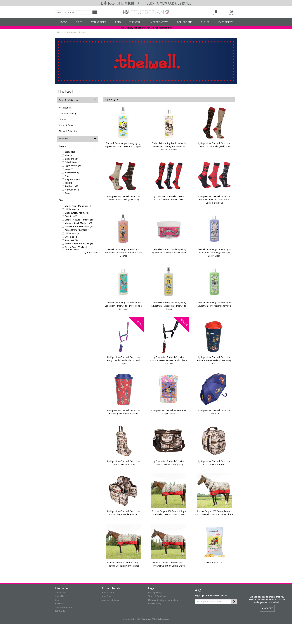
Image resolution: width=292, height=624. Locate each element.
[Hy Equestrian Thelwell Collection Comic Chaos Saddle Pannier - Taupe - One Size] (123, 490)
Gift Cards (60, 611)
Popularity (110, 99)
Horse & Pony (66, 125)
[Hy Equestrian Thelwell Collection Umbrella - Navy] (214, 389)
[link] (196, 591)
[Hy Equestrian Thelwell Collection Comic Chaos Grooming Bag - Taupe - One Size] (168, 440)
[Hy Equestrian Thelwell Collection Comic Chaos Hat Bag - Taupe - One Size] (214, 440)
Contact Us (60, 592)
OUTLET (205, 22)
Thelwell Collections (68, 131)
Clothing (63, 119)
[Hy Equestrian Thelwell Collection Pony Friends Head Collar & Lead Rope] (123, 336)
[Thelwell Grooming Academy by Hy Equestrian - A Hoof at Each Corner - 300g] (168, 228)
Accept (268, 608)
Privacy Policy (155, 592)
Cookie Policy (154, 603)
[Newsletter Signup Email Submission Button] (234, 601)
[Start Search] (94, 12)
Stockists (59, 603)
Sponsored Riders (63, 607)
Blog (57, 600)
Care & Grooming (67, 113)
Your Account (108, 592)
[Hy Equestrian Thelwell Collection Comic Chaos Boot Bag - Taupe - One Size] (123, 440)
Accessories (65, 107)
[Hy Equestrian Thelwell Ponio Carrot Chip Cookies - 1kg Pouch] (168, 389)
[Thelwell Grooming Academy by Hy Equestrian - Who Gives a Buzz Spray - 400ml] (123, 122)
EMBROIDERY (225, 22)
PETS (118, 22)
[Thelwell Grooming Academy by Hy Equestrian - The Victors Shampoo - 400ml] (214, 281)
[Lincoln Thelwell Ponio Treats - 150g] (214, 541)
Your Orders (107, 596)
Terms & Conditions (157, 596)
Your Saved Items (110, 600)
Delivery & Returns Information (163, 600)
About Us (59, 596)
